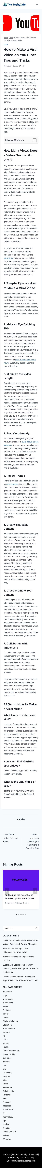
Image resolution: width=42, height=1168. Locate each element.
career (5, 1014)
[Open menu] (37, 4)
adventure (7, 992)
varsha (8, 66)
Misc (5, 1080)
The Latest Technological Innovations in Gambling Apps (32, 841)
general (6, 1043)
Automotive (8, 1003)
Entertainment (9, 1028)
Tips (4, 1120)
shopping (7, 1106)
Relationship (8, 1091)
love (4, 1069)
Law (4, 1065)
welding (6, 1135)
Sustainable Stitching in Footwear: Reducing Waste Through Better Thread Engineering (20, 968)
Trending (7, 1128)
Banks (5, 1006)
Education (7, 1025)
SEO (5, 1098)
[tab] (16, 914)
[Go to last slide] (7, 891)
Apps (5, 995)
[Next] (35, 891)
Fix (4, 1036)
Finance (6, 1032)
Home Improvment (11, 1051)
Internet (6, 1062)
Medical (6, 1076)
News (5, 1084)
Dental (6, 1017)
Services (6, 1102)
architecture (8, 999)
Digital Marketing (10, 1021)
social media (12, 484)
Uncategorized (9, 1131)
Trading (6, 1124)
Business (7, 1010)
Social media (8, 1109)
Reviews (6, 1095)
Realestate (7, 1087)
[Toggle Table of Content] (33, 140)
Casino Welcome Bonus (10, 838)
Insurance (7, 1058)
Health (6, 1047)
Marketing (7, 1073)
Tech (6, 45)
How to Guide (9, 1054)
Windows (7, 1139)
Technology (8, 1117)
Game (5, 1039)
